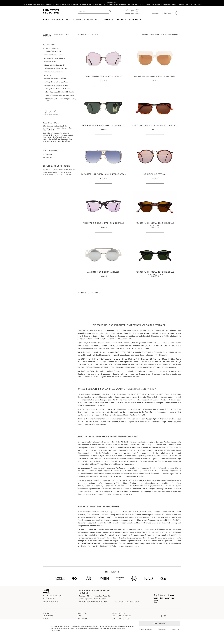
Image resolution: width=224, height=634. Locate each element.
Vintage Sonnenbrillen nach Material (57, 89)
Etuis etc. (134, 20)
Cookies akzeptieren (159, 623)
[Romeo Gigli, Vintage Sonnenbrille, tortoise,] (155, 108)
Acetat (146, 333)
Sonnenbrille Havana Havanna (55, 58)
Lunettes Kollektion (113, 20)
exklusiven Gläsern (85, 543)
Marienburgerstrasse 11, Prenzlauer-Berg (93, 599)
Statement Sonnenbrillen (53, 72)
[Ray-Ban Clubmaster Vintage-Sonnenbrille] (103, 108)
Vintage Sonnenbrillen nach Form (56, 82)
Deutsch (156, 13)
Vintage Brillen (60, 20)
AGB (79, 616)
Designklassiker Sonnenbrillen (55, 65)
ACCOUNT (167, 13)
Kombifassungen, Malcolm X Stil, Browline (60, 92)
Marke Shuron (156, 442)
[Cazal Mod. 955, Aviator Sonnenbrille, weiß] (103, 156)
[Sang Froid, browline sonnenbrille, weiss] (155, 59)
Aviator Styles (151, 419)
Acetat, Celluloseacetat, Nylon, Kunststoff (60, 95)
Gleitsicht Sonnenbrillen (53, 51)
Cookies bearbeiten (146, 629)
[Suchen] (110, 11)
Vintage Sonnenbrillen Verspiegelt (56, 68)
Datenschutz (83, 618)
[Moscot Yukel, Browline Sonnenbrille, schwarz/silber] (155, 254)
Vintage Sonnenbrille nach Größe (56, 78)
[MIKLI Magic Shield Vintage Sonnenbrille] (103, 205)
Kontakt (46, 613)
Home (46, 20)
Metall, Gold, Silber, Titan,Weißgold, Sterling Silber (61, 100)
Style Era (48, 75)
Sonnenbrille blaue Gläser (53, 55)
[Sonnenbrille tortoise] (155, 156)
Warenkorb (48, 616)
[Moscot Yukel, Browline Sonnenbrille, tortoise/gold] (155, 205)
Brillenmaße (48, 154)
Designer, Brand (50, 61)
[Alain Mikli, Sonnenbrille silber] (103, 254)
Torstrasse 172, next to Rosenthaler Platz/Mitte (95, 596)
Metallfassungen (84, 333)
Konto (45, 618)
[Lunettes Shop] (51, 11)
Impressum (82, 613)
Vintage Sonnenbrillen (85, 20)
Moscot (143, 480)
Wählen (170, 34)
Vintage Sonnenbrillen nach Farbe (56, 85)
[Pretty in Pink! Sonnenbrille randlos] (103, 59)
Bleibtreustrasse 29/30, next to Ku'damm (93, 601)
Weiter (95, 34)
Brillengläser (48, 157)
